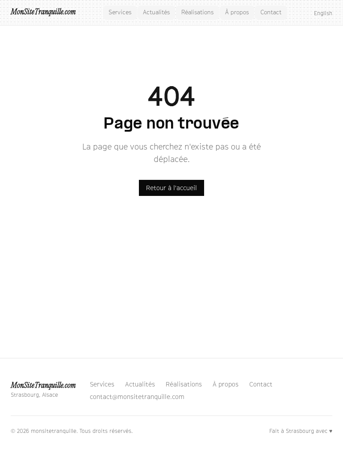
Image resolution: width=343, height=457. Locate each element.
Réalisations (197, 12)
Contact (270, 12)
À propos (237, 12)
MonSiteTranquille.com (43, 12)
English (323, 13)
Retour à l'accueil (171, 187)
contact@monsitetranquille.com (137, 396)
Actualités (156, 12)
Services (120, 12)
